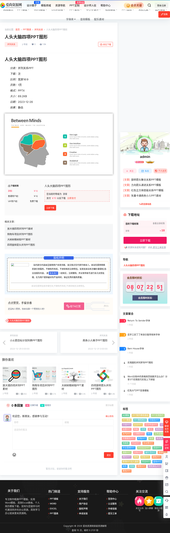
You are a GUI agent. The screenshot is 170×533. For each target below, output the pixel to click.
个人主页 (162, 171)
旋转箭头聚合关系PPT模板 (142, 179)
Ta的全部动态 (145, 204)
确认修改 (110, 416)
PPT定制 (75, 4)
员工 (151, 429)
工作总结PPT (161, 433)
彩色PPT (142, 438)
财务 (125, 466)
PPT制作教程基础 (140, 415)
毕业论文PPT (144, 447)
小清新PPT (139, 433)
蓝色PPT (157, 461)
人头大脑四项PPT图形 (134, 265)
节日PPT (146, 461)
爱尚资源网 (88, 526)
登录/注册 (161, 5)
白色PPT (138, 452)
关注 (131, 171)
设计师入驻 (90, 5)
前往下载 (107, 44)
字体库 (70, 19)
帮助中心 (106, 5)
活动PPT (157, 447)
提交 (109, 455)
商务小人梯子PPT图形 (95, 340)
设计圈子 (32, 4)
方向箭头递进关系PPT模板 (142, 185)
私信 (147, 171)
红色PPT (145, 457)
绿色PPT (157, 457)
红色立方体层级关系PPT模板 (143, 190)
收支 (151, 438)
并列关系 (38, 29)
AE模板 (126, 415)
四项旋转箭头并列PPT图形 (21, 244)
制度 (136, 429)
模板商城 (46, 5)
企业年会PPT (151, 424)
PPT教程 (127, 420)
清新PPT (127, 452)
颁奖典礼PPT (155, 466)
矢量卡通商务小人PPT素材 (142, 195)
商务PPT (160, 429)
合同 (143, 429)
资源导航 (60, 5)
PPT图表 (27, 29)
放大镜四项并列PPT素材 (20, 228)
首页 (17, 29)
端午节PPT (150, 452)
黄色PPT (127, 471)
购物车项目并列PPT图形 (20, 234)
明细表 (126, 443)
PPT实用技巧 (158, 415)
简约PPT (127, 457)
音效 (132, 466)
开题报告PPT (129, 438)
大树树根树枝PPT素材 (18, 239)
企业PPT (138, 424)
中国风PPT (154, 420)
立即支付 (71, 198)
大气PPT (127, 433)
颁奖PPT (141, 466)
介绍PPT (127, 424)
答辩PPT (163, 452)
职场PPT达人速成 (131, 461)
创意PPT (127, 429)
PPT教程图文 (140, 420)
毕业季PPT (148, 443)
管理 (136, 457)
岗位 (149, 433)
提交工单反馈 (159, 247)
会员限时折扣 (145, 297)
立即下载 (50, 208)
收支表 (160, 438)
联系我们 (53, 273)
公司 (163, 424)
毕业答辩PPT (129, 447)
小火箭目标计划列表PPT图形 (26, 340)
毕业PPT (136, 443)
